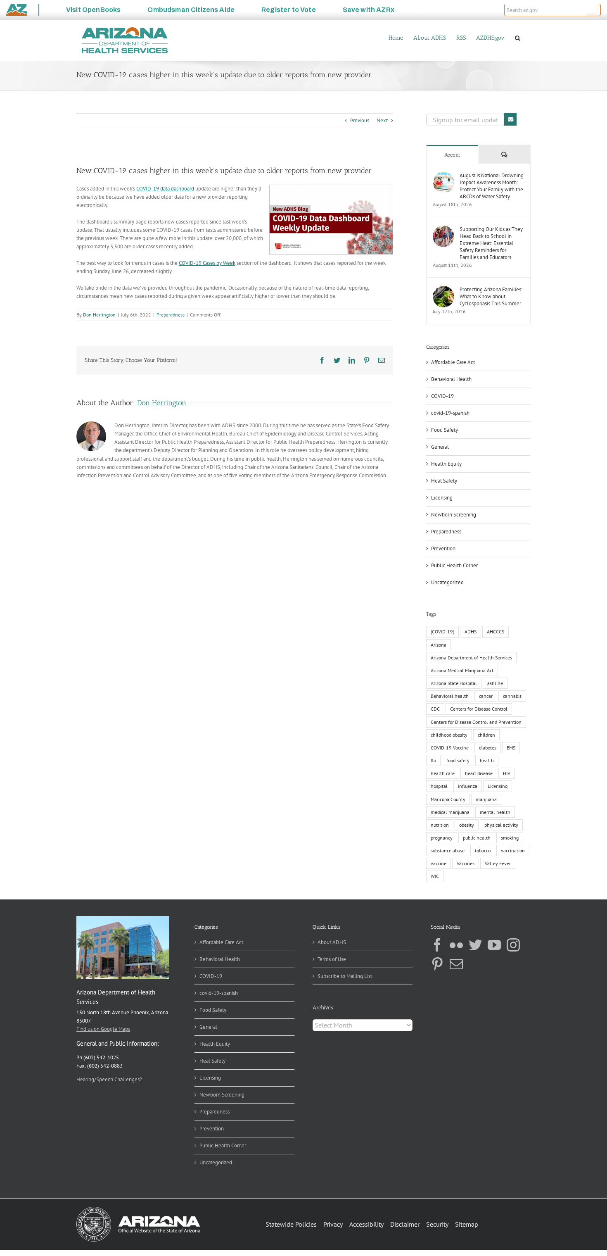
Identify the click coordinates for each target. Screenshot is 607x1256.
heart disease (479, 773)
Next (382, 120)
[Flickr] (456, 945)
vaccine (438, 863)
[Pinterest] (437, 964)
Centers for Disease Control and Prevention (476, 722)
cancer (486, 696)
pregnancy (442, 838)
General (440, 446)
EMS (511, 748)
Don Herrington (99, 315)
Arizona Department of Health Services (471, 657)
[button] (594, 10)
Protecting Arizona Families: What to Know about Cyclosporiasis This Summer (491, 296)
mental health (495, 812)
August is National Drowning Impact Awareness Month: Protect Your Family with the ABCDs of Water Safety (492, 186)
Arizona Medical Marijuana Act (462, 670)
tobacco (483, 850)
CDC (435, 709)
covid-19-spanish (450, 412)
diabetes (487, 748)
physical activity (501, 825)
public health (477, 838)
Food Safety (444, 429)
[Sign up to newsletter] (510, 119)
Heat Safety (444, 480)
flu (433, 760)
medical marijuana (450, 812)
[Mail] (456, 964)
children (486, 735)
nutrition (440, 825)
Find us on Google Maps (103, 1028)
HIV (506, 773)
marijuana (486, 799)
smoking (510, 838)
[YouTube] (494, 945)
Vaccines (465, 863)
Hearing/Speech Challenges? (109, 1079)
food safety (457, 760)
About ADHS (332, 942)
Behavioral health (450, 696)
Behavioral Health (451, 379)
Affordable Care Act (453, 362)
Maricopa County (448, 799)
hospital (439, 786)
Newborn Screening (453, 514)
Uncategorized (447, 582)
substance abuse (448, 850)
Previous (359, 120)
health (487, 760)
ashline (495, 683)
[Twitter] (475, 945)
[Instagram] (513, 945)
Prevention (443, 548)
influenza (467, 786)
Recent (452, 155)
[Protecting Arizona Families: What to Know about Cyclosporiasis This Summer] (443, 289)
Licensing (442, 497)
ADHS (471, 631)
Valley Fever (498, 863)
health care (443, 773)
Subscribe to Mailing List (345, 976)
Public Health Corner (454, 565)
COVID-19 (442, 396)
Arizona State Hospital (454, 683)
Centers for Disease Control (478, 709)
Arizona (438, 645)
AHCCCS (495, 631)
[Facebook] (437, 945)
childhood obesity (449, 735)
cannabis (512, 696)
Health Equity (446, 463)
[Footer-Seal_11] (138, 1209)
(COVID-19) (442, 631)
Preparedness (170, 315)
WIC (435, 876)
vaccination (513, 850)
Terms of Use (332, 959)
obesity (466, 825)
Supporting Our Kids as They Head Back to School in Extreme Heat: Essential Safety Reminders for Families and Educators (491, 243)
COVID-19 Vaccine (450, 748)
